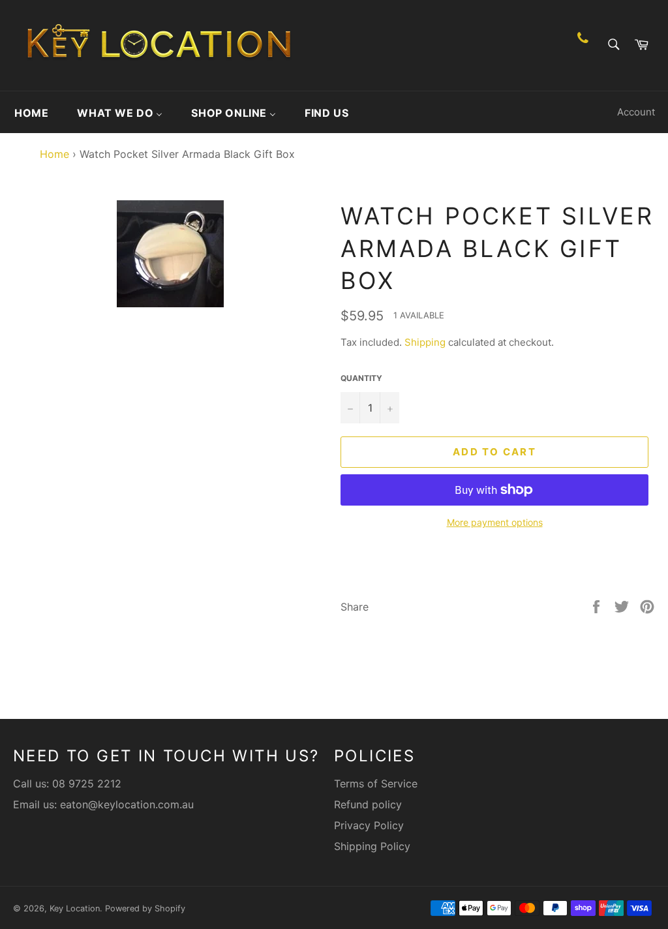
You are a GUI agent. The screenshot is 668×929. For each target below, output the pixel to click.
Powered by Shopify (145, 908)
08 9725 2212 (86, 783)
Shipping (425, 342)
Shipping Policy (372, 846)
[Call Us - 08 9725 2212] (583, 45)
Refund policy (368, 804)
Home (51, 153)
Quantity (361, 378)
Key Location (75, 908)
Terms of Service (376, 783)
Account (636, 112)
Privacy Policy (369, 825)
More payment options (495, 522)
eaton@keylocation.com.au (127, 804)
